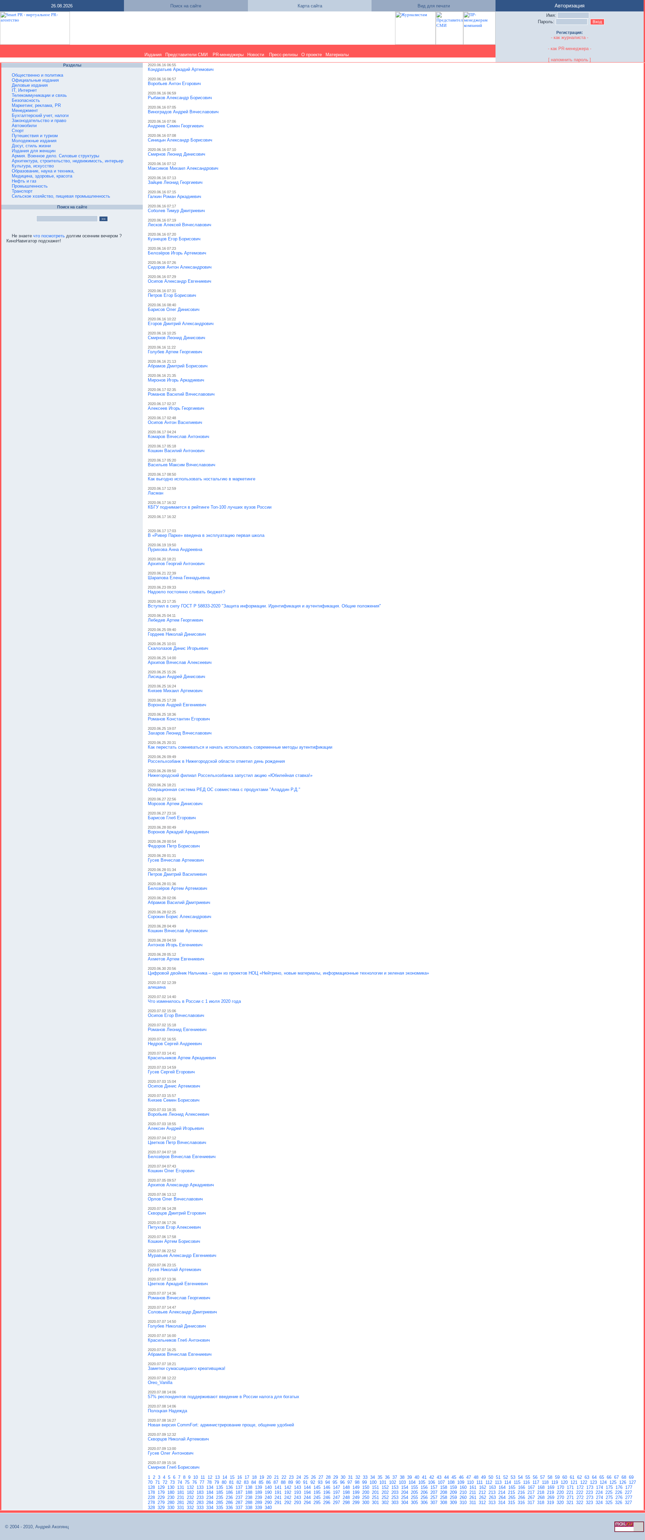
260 (464, 1497)
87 (276, 1482)
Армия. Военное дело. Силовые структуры (55, 155)
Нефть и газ (24, 181)
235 (220, 1497)
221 (570, 1492)
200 (366, 1492)
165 (512, 1487)
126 (623, 1482)
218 (541, 1492)
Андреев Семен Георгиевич (176, 125)
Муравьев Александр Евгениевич (182, 1255)
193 (298, 1492)
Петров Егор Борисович (172, 295)
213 (492, 1492)
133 (201, 1487)
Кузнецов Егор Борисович (174, 238)
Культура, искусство (33, 165)
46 (462, 1477)
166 (522, 1487)
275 (610, 1497)
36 (388, 1477)
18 (255, 1477)
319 (551, 1502)
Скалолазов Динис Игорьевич (178, 648)
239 (259, 1497)
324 (600, 1502)
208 (444, 1492)
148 (347, 1487)
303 (395, 1502)
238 (249, 1497)
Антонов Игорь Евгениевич (175, 944)
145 (317, 1487)
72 (166, 1482)
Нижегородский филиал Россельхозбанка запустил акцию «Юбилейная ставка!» (230, 775)
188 (249, 1492)
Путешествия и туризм (35, 135)
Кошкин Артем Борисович (174, 1241)
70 (151, 1482)
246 (327, 1497)
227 (629, 1492)
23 (292, 1477)
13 (218, 1477)
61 (573, 1477)
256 (425, 1497)
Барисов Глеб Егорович (172, 817)
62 (580, 1477)
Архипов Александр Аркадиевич (181, 1184)
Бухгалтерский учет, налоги (40, 115)
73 (173, 1482)
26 (314, 1477)
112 (489, 1482)
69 (632, 1477)
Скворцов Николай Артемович (178, 1439)
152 (386, 1487)
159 (454, 1487)
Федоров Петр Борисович (174, 845)
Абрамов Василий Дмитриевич (179, 902)
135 (220, 1487)
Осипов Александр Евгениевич (179, 281)
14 (225, 1477)
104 (412, 1482)
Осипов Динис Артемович (174, 1086)
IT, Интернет (24, 90)
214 (502, 1492)
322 (580, 1502)
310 (464, 1502)
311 (473, 1502)
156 (425, 1487)
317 (531, 1502)
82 (239, 1482)
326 (619, 1502)
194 (308, 1492)
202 (386, 1492)
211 (473, 1492)
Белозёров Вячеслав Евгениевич (182, 1156)
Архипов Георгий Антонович (176, 563)
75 (188, 1482)
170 (561, 1487)
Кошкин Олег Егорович (171, 1170)
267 (532, 1497)
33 (366, 1477)
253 (395, 1497)
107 (442, 1482)
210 (464, 1492)
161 (473, 1487)
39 (410, 1477)
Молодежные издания (34, 140)
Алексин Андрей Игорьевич (176, 1128)
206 (425, 1492)
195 (317, 1492)
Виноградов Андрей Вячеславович (183, 111)
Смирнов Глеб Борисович (174, 1467)
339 (259, 1507)
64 (595, 1477)
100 (374, 1482)
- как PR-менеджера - (569, 48)
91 (306, 1482)
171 (571, 1487)
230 (171, 1497)
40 (418, 1477)
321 (570, 1502)
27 (321, 1477)
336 (230, 1507)
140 (269, 1487)
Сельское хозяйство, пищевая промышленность (61, 196)
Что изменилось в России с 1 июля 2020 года (194, 1001)
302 (386, 1502)
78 (210, 1482)
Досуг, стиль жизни (31, 145)
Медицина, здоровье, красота (42, 176)
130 (171, 1487)
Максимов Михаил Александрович (183, 168)
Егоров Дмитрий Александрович (181, 323)
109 (461, 1482)
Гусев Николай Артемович (174, 1269)
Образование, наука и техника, (43, 170)
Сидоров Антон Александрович (180, 267)
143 (298, 1487)
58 (551, 1477)
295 (317, 1502)
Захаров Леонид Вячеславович (180, 733)
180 (171, 1492)
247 (337, 1497)
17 (248, 1477)
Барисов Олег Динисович (174, 309)
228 (152, 1497)
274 (600, 1497)
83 (247, 1482)
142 (288, 1487)
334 (210, 1507)
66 (610, 1477)
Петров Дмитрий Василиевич (177, 874)
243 (298, 1497)
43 (440, 1477)
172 (580, 1487)
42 (432, 1477)
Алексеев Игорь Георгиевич (176, 408)
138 (249, 1487)
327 (629, 1502)
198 (347, 1492)
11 (203, 1477)
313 (492, 1502)
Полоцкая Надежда (167, 1410)
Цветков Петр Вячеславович (177, 1142)
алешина (157, 987)
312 (483, 1502)
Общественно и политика (37, 75)
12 (211, 1477)
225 (609, 1492)
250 (366, 1497)
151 (376, 1487)
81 (232, 1482)
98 (358, 1482)
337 (239, 1507)
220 (561, 1492)
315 (512, 1502)
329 (162, 1507)
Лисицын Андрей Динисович (176, 676)
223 (590, 1492)
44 (447, 1477)
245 (317, 1497)
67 (617, 1477)
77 (203, 1482)
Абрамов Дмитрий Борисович (178, 365)
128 (152, 1487)
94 (328, 1482)
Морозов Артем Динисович (175, 803)
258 (444, 1497)
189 (259, 1492)
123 (594, 1482)
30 (344, 1477)
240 (269, 1497)
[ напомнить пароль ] (569, 59)
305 (415, 1502)
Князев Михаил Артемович (175, 690)
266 (522, 1497)
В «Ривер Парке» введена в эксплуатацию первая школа (206, 535)
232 (191, 1497)
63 (588, 1477)
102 (393, 1482)
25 (307, 1477)
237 (239, 1497)
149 (356, 1487)
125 (613, 1482)
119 (555, 1482)
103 (403, 1482)
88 (284, 1482)
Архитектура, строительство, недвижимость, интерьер (67, 160)
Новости (255, 54)
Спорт (18, 130)
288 (249, 1502)
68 (624, 1477)
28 (329, 1477)
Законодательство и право (39, 120)
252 (386, 1497)
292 (288, 1502)
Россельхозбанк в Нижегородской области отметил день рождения (216, 761)
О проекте (311, 54)
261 (473, 1497)
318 (541, 1502)
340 (269, 1507)
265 (512, 1497)
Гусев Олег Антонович (171, 1453)
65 (602, 1477)
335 (220, 1507)
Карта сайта (310, 5)
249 (356, 1497)
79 (217, 1482)
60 (565, 1477)
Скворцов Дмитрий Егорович (177, 1213)
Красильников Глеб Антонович (179, 1340)
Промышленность (30, 186)
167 (532, 1487)
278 (152, 1502)
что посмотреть (49, 235)
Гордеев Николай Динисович (177, 634)
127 (633, 1482)
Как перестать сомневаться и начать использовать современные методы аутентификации (240, 747)
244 (308, 1497)
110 (471, 1482)
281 (181, 1502)
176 (619, 1487)
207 (434, 1492)
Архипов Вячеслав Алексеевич (180, 662)
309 (454, 1502)
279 (162, 1502)
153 (395, 1487)
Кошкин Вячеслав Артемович (178, 930)
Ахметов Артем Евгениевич (176, 958)
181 (181, 1492)
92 (313, 1482)
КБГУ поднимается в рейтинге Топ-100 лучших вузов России (209, 507)
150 (366, 1487)
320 (561, 1502)
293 (298, 1502)
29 (336, 1477)
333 (201, 1507)
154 (405, 1487)
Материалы (337, 54)
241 (278, 1497)
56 (536, 1477)
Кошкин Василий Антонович (176, 450)
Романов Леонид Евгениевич (177, 1029)
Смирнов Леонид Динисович (176, 154)
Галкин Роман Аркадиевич (174, 196)
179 (162, 1492)
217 (531, 1492)
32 (358, 1477)
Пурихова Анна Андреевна (175, 549)
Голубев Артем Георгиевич (175, 351)
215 (512, 1492)
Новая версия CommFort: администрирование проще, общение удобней (221, 1424)
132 (191, 1487)
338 (249, 1507)
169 (551, 1487)
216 (522, 1492)
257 (434, 1497)
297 (337, 1502)
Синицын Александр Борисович (180, 140)
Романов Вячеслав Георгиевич (179, 1297)
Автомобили (24, 125)
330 (171, 1507)
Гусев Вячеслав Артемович (176, 860)
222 (580, 1492)
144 (308, 1487)
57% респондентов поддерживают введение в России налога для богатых (223, 1396)
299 (356, 1502)
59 (558, 1477)
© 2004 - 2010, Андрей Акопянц (35, 1526)
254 (405, 1497)
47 (469, 1477)
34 (373, 1477)
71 (158, 1482)
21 (277, 1477)
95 (336, 1482)
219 (551, 1492)
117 (536, 1482)
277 (629, 1497)
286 (230, 1502)
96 (343, 1482)
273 (590, 1497)
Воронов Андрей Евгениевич (177, 704)
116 (527, 1482)
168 (542, 1487)
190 (269, 1492)
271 (571, 1497)
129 (162, 1487)
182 (191, 1492)
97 (350, 1482)
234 (210, 1497)
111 (480, 1482)
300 (366, 1502)
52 (506, 1477)
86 (269, 1482)
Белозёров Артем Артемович (177, 888)
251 (376, 1497)
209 (454, 1492)
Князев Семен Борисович (174, 1100)
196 (327, 1492)
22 (285, 1477)
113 (499, 1482)
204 (405, 1492)
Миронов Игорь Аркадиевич (176, 380)
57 (543, 1477)
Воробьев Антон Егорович (174, 83)
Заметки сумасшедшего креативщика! (186, 1368)
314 (502, 1502)
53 (514, 1477)
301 (376, 1502)
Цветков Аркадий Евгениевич (178, 1283)
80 (225, 1482)
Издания (153, 54)
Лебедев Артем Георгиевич (175, 620)
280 (171, 1502)
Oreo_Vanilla (160, 1382)
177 (629, 1487)
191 (278, 1492)
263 (493, 1497)
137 (239, 1487)
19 (262, 1477)
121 (574, 1482)
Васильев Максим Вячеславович (181, 464)
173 (590, 1487)
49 (484, 1477)
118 (546, 1482)
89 (291, 1482)
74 (180, 1482)
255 (415, 1497)
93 (321, 1482)
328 (152, 1507)
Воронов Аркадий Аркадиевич (178, 831)
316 (522, 1502)
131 (181, 1487)
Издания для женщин (33, 150)
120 (565, 1482)
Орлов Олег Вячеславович (175, 1198)
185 (220, 1492)
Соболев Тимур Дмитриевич (176, 210)
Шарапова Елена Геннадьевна (179, 577)
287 (239, 1502)
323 (590, 1502)
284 (210, 1502)
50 (491, 1477)
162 (483, 1487)
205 (415, 1492)
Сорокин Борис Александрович (179, 916)
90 (299, 1482)
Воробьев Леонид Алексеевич (178, 1114)
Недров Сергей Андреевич (175, 1043)
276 (619, 1497)
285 (220, 1502)
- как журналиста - (569, 37)
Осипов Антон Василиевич (175, 422)
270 (561, 1497)
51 (499, 1477)
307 (434, 1502)
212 (483, 1492)
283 (201, 1502)
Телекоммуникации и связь (39, 95)
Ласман (155, 493)
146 (327, 1487)
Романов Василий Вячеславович (181, 394)
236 (230, 1497)
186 (230, 1492)
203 (395, 1492)
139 (259, 1487)
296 (327, 1502)
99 (365, 1482)
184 (210, 1492)
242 (288, 1497)
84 (254, 1482)
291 (278, 1502)
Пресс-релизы (283, 54)
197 (337, 1492)
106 (432, 1482)
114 (508, 1482)
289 (259, 1502)
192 (288, 1492)
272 (580, 1497)
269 (551, 1497)
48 (477, 1477)
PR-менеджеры (228, 54)
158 (444, 1487)
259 (454, 1497)
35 (381, 1477)
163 (493, 1487)
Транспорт (22, 191)
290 (269, 1502)
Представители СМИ (186, 54)
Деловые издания (30, 85)
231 (181, 1497)
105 (422, 1482)
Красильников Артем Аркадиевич (182, 1057)
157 (434, 1487)
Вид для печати (434, 5)
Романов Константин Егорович (179, 718)
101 (383, 1482)
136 (230, 1487)
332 (191, 1507)
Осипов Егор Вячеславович (176, 1015)
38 (403, 1477)
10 (196, 1477)
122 (584, 1482)
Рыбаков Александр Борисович (180, 97)
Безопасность (26, 100)
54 (521, 1477)
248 (347, 1497)
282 (191, 1502)
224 (600, 1492)
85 (262, 1482)
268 (542, 1497)
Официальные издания (35, 80)
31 (351, 1477)
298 (347, 1502)
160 (464, 1487)
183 (201, 1492)
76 (195, 1482)
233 (201, 1497)
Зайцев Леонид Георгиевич (175, 182)
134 (210, 1487)
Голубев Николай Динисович (177, 1326)
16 (240, 1477)
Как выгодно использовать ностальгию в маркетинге (201, 478)
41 (425, 1477)
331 (181, 1507)
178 (152, 1492)
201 (376, 1492)
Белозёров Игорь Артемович (177, 252)
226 (619, 1492)
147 (337, 1487)
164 (503, 1487)
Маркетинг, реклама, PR (36, 105)
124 (604, 1482)
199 (356, 1492)
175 (610, 1487)
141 (278, 1487)
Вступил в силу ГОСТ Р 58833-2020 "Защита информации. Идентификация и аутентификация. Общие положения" (264, 605)
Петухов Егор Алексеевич (174, 1227)
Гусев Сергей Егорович (171, 1071)
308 (444, 1502)
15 (233, 1477)
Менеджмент (25, 110)
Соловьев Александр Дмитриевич (182, 1311)
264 (503, 1497)
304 (405, 1502)
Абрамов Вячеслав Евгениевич (180, 1354)
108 (451, 1482)
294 (308, 1502)
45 (455, 1477)
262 (483, 1497)
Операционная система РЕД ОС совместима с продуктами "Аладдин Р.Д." (224, 789)
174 (600, 1487)
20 (270, 1477)
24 (299, 1477)
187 (239, 1492)
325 (609, 1502)
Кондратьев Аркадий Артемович (181, 69)
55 (528, 1477)
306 (425, 1502)
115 (518, 1482)
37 (395, 1477)
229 (162, 1497)
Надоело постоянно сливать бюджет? (186, 591)
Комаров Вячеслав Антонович (178, 436)
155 (415, 1487)
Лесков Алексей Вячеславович (179, 224)
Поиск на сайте (185, 5)
